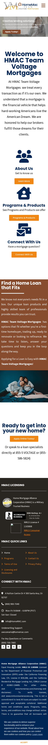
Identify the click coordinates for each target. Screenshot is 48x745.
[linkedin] (14, 647)
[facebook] (3, 647)
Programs (9, 558)
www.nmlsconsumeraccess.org (19, 696)
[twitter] (8, 647)
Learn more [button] (37, 734)
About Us (32, 552)
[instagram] (19, 647)
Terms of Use (10, 564)
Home (7, 552)
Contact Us (33, 558)
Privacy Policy (34, 564)
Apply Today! (11, 31)
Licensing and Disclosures (9, 571)
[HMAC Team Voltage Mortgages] (21, 6)
